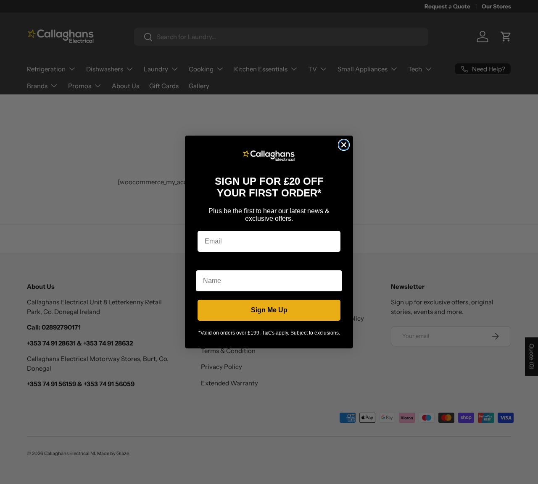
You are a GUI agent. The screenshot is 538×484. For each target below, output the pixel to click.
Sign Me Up (269, 310)
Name (205, 263)
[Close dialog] (344, 145)
